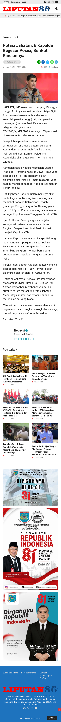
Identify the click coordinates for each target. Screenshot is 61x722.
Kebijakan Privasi (28, 673)
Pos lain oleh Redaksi (23, 334)
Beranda (7, 37)
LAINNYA (52, 718)
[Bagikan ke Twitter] (47, 62)
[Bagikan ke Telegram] (56, 62)
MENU (6, 2)
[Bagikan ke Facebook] (43, 62)
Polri (15, 37)
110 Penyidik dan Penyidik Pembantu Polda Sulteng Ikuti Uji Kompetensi (15, 379)
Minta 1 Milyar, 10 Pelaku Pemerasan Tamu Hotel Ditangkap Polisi (43, 376)
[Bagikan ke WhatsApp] (52, 62)
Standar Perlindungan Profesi (46, 675)
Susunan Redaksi (10, 673)
